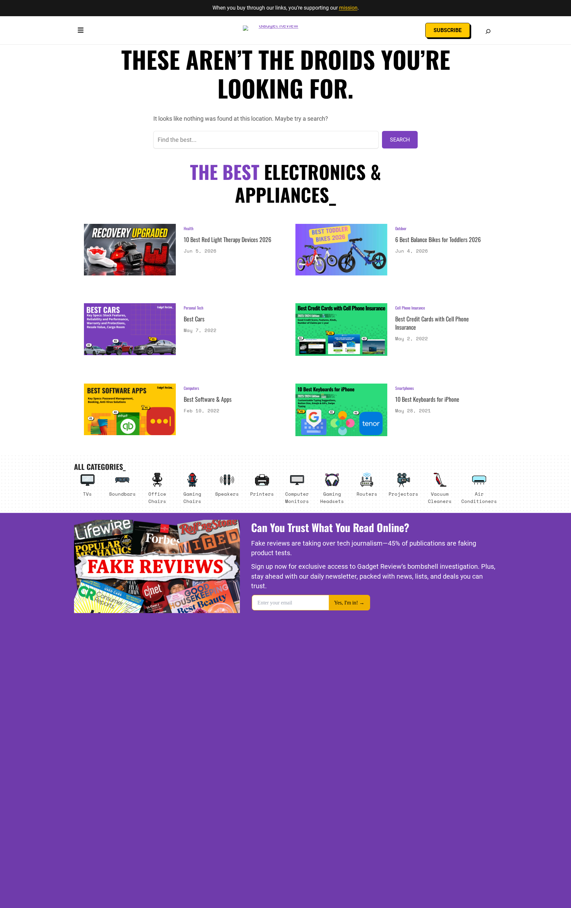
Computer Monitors (297, 497)
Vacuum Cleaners (440, 497)
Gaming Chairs (192, 497)
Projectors (403, 493)
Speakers (227, 493)
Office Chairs (157, 497)
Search (400, 140)
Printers (262, 493)
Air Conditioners (479, 497)
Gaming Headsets (332, 497)
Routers (367, 493)
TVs (87, 493)
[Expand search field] (488, 31)
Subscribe (448, 30)
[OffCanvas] (80, 31)
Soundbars (122, 493)
